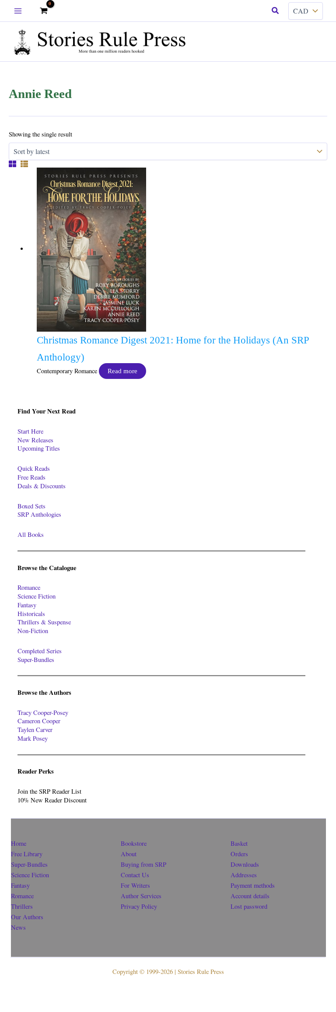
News (18, 927)
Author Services (141, 896)
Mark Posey (33, 738)
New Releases (35, 440)
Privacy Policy (139, 906)
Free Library (26, 854)
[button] (276, 11)
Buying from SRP (143, 864)
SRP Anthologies (39, 514)
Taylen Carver (35, 729)
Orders (239, 854)
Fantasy (27, 605)
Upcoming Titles (39, 448)
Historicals (31, 613)
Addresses (244, 875)
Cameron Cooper (39, 721)
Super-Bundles (36, 659)
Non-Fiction (33, 631)
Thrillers (22, 906)
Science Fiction (37, 596)
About (128, 854)
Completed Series (40, 651)
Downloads (245, 864)
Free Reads (32, 477)
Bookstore (134, 843)
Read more (122, 371)
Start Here (30, 431)
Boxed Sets (32, 506)
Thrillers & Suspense (44, 622)
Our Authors (27, 917)
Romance (29, 587)
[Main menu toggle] (18, 11)
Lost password (249, 906)
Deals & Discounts (42, 486)
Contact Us (135, 875)
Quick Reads (34, 468)
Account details (250, 896)
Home (18, 843)
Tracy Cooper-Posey (43, 712)
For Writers (135, 885)
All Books (31, 534)
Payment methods (253, 885)
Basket (239, 843)
